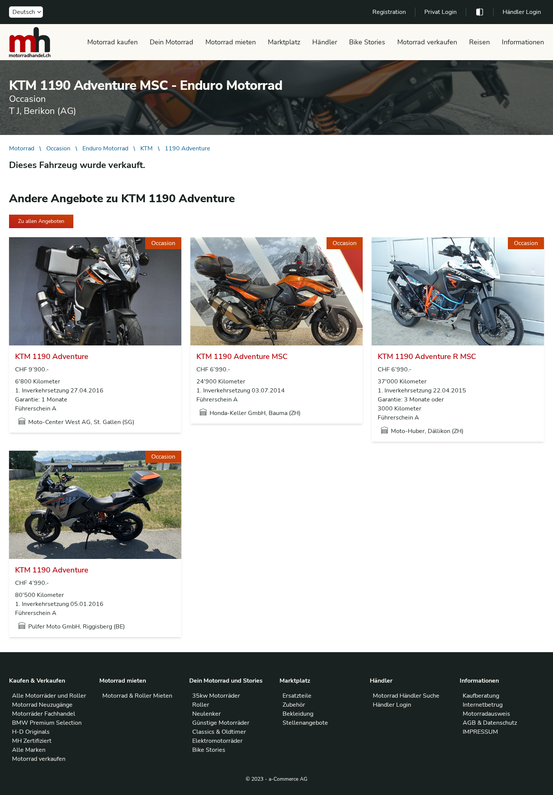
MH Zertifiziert (32, 741)
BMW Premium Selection (47, 723)
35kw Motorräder (216, 696)
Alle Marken (29, 750)
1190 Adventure (187, 148)
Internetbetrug (483, 705)
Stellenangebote (305, 723)
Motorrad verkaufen (427, 42)
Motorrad (21, 148)
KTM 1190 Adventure (51, 356)
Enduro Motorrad (105, 148)
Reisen (479, 42)
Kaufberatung (481, 696)
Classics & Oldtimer (219, 732)
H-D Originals (31, 732)
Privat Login (440, 12)
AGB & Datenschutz (490, 723)
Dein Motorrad (171, 42)
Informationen (523, 42)
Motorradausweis (486, 714)
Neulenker (206, 714)
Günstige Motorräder (220, 723)
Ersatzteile (297, 696)
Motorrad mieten (230, 42)
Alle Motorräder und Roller (49, 696)
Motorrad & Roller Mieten (137, 696)
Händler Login (522, 12)
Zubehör (294, 705)
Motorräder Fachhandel (43, 714)
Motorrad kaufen (112, 42)
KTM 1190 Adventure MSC (242, 356)
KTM (146, 148)
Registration (389, 12)
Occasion (58, 148)
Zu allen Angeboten (41, 221)
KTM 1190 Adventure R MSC (427, 356)
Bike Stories (367, 42)
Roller (200, 705)
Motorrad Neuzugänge (42, 705)
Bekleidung (298, 714)
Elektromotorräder (217, 741)
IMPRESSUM (480, 732)
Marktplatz (284, 42)
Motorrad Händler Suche (406, 696)
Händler (324, 42)
